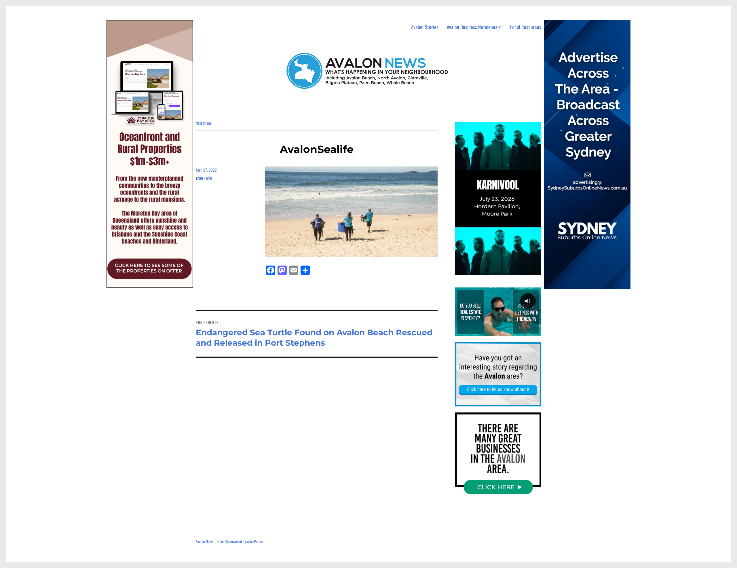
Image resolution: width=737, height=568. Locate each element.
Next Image (204, 123)
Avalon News (205, 541)
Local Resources (525, 27)
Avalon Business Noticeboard (474, 27)
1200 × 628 (204, 178)
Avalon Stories (424, 27)
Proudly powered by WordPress (240, 541)
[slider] (503, 270)
